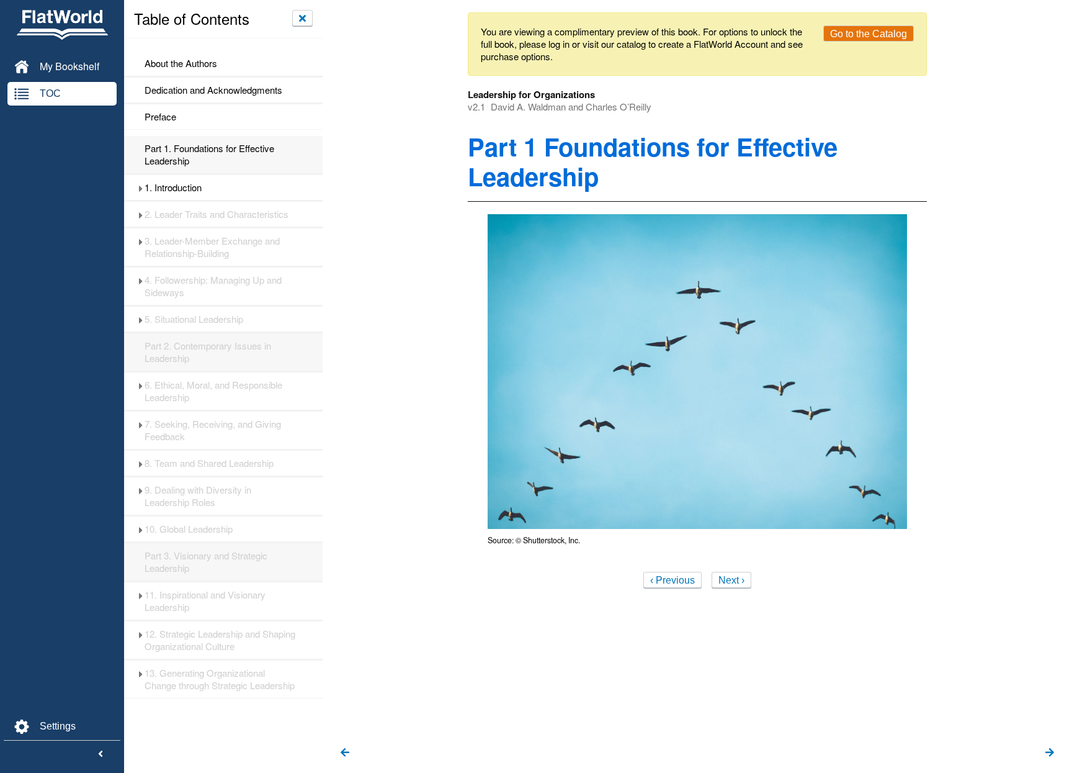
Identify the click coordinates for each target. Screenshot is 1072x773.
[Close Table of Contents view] (302, 18)
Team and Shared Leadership (209, 463)
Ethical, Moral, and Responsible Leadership (213, 391)
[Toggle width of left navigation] (100, 754)
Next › (731, 580)
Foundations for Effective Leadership (209, 154)
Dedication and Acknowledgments (213, 90)
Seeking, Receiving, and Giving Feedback (213, 430)
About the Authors (181, 63)
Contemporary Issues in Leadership (208, 352)
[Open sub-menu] (140, 187)
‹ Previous (672, 580)
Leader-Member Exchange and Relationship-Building (212, 247)
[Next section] (1049, 753)
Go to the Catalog (868, 34)
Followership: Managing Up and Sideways (213, 286)
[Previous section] (345, 753)
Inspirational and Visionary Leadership (205, 601)
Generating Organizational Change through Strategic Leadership (220, 679)
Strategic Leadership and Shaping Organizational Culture (220, 640)
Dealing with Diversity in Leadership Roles (198, 496)
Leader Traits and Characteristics (216, 214)
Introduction (173, 187)
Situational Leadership (194, 319)
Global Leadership (189, 529)
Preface (160, 117)
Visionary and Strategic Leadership (206, 561)
